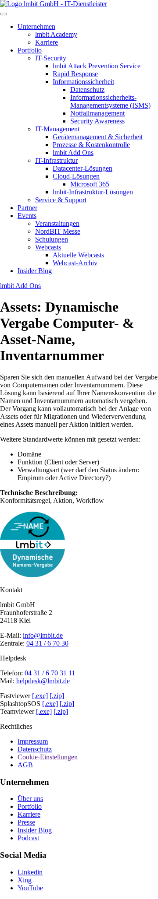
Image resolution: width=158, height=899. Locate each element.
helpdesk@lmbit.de (43, 681)
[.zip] (57, 695)
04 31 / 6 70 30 (47, 643)
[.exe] (40, 695)
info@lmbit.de (43, 635)
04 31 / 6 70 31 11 (50, 673)
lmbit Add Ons (20, 285)
